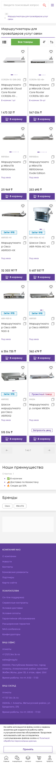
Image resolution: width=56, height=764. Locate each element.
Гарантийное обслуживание (18, 618)
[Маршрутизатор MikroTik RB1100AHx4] (14, 137)
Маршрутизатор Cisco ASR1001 (39, 325)
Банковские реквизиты (15, 572)
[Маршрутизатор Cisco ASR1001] (42, 295)
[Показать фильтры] (52, 42)
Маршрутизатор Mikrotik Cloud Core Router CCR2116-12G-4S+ (39, 90)
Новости (7, 561)
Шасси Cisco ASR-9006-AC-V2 (39, 244)
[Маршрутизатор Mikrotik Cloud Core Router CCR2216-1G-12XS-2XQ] (14, 60)
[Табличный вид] (4, 42)
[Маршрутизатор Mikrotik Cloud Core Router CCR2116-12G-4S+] (42, 60)
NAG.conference (11, 629)
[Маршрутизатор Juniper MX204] (42, 376)
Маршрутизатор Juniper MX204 (39, 406)
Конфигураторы (11, 634)
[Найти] (44, 5)
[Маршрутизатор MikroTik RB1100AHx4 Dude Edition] (42, 137)
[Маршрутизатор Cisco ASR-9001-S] (14, 295)
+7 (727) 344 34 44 (11, 654)
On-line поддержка (13, 597)
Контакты (7, 566)
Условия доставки (12, 608)
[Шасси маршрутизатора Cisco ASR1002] (14, 376)
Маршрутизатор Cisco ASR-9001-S (11, 327)
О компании (9, 556)
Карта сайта (9, 582)
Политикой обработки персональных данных (26, 739)
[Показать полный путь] (6, 14)
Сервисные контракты (15, 602)
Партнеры (8, 577)
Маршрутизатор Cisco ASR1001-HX (11, 246)
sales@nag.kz (9, 659)
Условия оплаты (11, 613)
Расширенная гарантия (16, 623)
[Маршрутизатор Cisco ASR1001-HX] (14, 215)
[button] (52, 5)
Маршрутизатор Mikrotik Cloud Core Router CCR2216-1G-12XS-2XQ (11, 90)
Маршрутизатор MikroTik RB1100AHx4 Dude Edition (39, 167)
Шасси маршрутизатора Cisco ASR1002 (11, 410)
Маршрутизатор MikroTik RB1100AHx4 (11, 165)
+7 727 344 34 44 (10, 697)
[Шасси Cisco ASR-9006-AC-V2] (42, 215)
